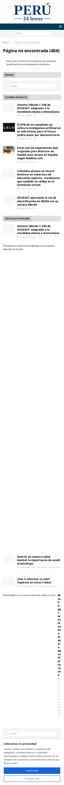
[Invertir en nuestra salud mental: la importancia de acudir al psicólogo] (9, 559)
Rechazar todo (32, 778)
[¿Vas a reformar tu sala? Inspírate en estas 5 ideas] (9, 581)
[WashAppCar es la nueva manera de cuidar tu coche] (29, 595)
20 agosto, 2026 (25, 208)
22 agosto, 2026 (25, 139)
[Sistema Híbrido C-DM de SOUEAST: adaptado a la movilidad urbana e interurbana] (9, 107)
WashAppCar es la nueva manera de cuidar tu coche (59, 635)
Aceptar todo (32, 770)
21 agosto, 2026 (25, 162)
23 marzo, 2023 (25, 586)
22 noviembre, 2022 (27, 567)
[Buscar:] (32, 33)
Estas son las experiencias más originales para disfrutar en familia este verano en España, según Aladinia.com (37, 153)
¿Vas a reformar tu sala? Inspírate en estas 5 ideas (34, 580)
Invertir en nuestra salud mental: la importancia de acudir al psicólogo (38, 560)
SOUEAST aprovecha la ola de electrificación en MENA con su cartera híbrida (37, 201)
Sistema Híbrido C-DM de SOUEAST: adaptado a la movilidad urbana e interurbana (38, 108)
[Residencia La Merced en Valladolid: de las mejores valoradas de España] (31, 247)
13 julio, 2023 (59, 686)
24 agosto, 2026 (25, 115)
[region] (32, 762)
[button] (60, 26)
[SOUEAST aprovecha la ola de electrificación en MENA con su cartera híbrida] (9, 200)
